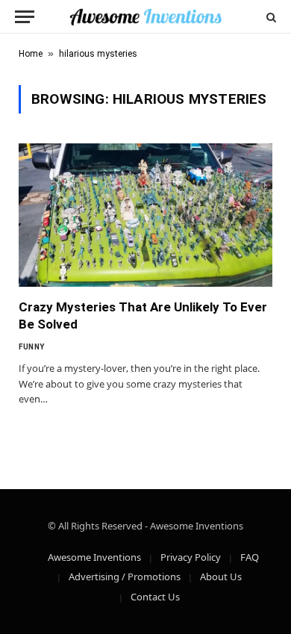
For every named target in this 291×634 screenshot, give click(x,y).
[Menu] (24, 17)
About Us (221, 576)
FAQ (249, 557)
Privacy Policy (190, 557)
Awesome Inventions (94, 557)
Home (31, 54)
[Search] (269, 17)
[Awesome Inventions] (145, 17)
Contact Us (155, 596)
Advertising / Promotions (125, 576)
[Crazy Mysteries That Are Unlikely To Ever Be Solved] (145, 214)
